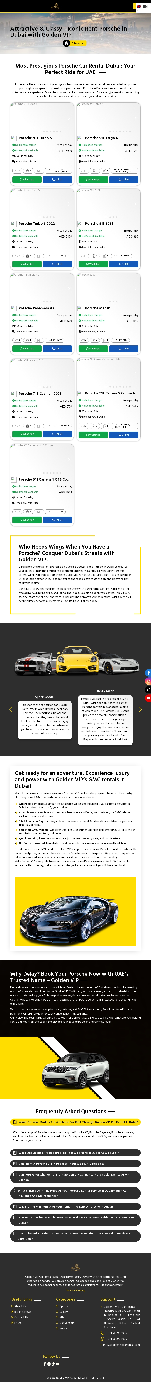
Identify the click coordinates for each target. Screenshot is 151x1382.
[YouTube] (57, 1365)
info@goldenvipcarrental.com (121, 1345)
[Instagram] (49, 1365)
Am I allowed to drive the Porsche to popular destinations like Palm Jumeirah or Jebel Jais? (75, 1236)
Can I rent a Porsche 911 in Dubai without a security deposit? (61, 1163)
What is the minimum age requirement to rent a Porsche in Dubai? (66, 1206)
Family (63, 1328)
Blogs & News (22, 1312)
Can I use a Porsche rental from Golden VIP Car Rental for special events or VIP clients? (74, 1177)
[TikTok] (53, 1365)
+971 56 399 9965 (116, 1333)
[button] (11, 711)
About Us (20, 1306)
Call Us (58, 180)
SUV (62, 1317)
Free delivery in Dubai (27, 161)
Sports (63, 1306)
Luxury (63, 1312)
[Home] (67, 43)
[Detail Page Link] (24, 104)
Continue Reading (75, 1290)
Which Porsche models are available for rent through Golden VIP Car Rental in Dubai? (79, 1122)
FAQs (17, 1323)
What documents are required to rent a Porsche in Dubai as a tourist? (69, 1152)
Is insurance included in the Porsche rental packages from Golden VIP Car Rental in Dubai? (76, 1220)
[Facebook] (45, 1365)
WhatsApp (28, 180)
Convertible (66, 1323)
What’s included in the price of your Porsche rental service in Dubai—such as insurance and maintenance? (72, 1193)
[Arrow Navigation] (15, 118)
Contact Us (21, 1317)
